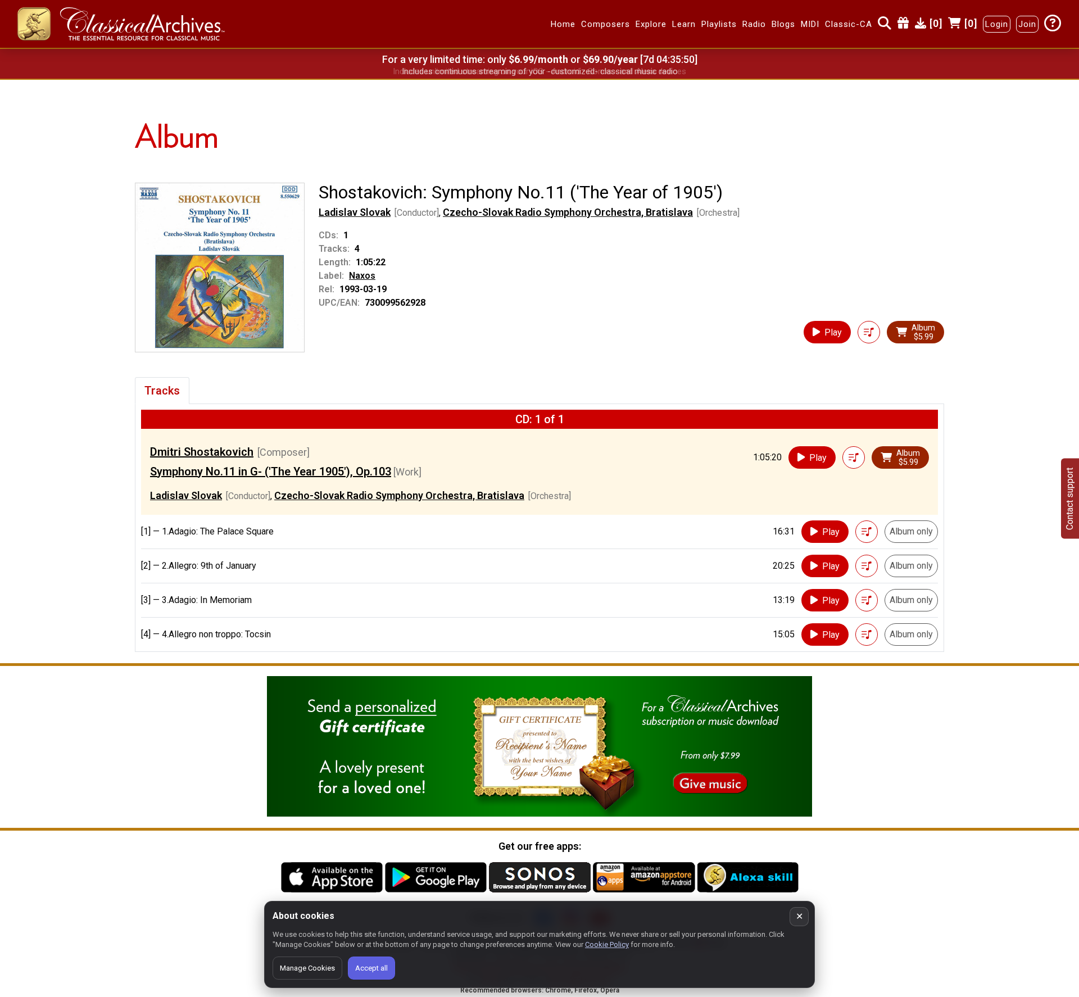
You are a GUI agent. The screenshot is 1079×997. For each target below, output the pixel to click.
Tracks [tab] (162, 390)
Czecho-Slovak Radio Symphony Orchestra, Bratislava (568, 212)
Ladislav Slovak (355, 212)
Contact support (1069, 499)
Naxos (362, 275)
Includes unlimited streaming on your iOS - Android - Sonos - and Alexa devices (539, 71)
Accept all (371, 968)
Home (563, 24)
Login (996, 24)
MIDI (810, 24)
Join (1027, 24)
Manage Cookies (307, 968)
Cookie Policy (607, 944)
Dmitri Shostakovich (201, 452)
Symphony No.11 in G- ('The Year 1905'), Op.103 (270, 471)
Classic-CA (848, 24)
